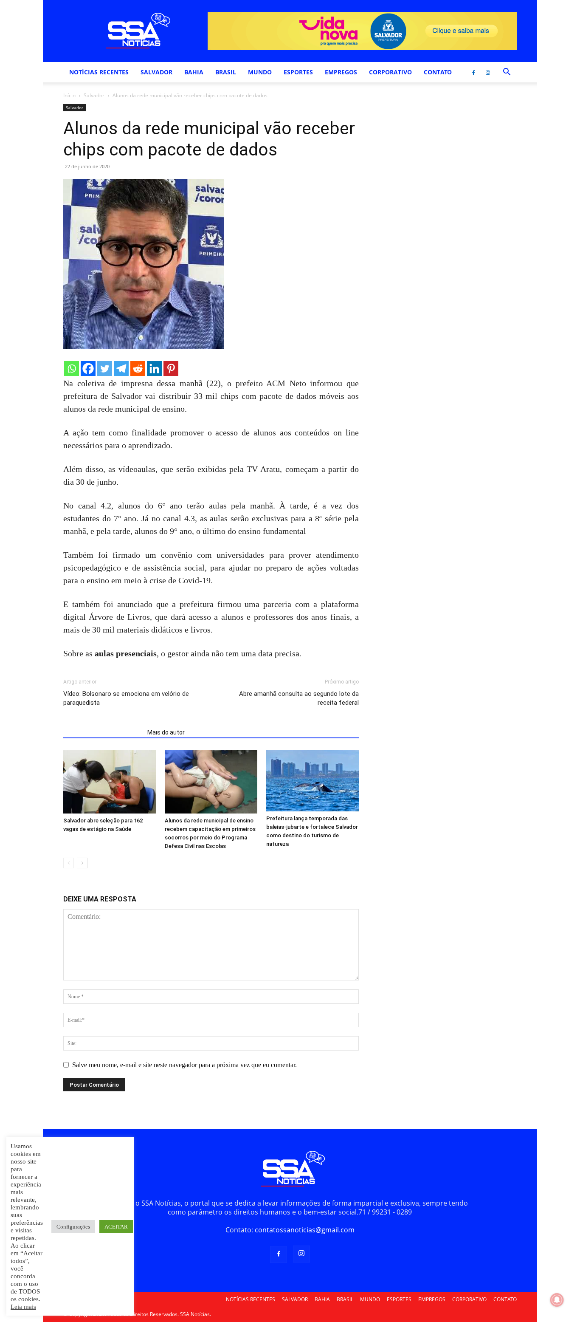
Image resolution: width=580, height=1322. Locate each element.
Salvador (94, 95)
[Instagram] (487, 72)
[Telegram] (121, 368)
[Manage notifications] (557, 1300)
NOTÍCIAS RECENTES (99, 72)
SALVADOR (156, 72)
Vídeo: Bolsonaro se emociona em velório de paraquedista (126, 698)
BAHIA (193, 72)
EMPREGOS (341, 72)
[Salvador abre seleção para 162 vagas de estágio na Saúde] (109, 782)
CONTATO (438, 72)
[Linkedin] (154, 368)
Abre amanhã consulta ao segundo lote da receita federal (299, 698)
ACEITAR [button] (116, 1226)
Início (69, 95)
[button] (506, 72)
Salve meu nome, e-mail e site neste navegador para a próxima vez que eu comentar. (184, 1064)
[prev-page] (68, 863)
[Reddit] (137, 368)
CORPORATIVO (390, 72)
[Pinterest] (170, 368)
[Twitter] (104, 368)
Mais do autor (166, 732)
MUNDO (260, 72)
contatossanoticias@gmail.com (305, 1229)
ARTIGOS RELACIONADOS (102, 732)
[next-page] (82, 863)
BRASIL (225, 72)
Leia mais (23, 1306)
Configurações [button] (73, 1226)
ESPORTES (298, 72)
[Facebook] (473, 72)
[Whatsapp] (71, 368)
